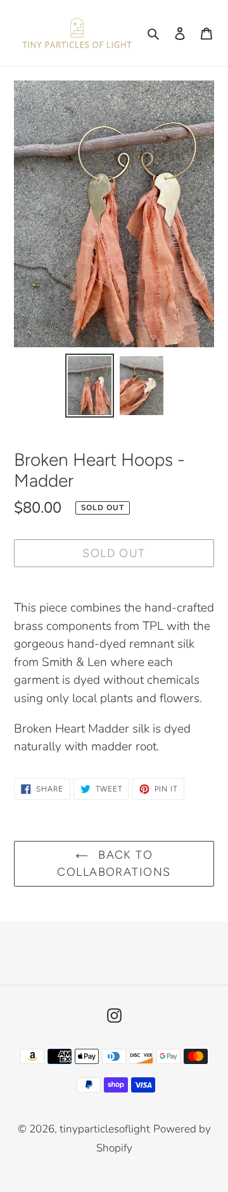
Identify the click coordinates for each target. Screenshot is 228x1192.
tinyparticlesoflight (105, 1129)
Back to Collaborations (113, 863)
